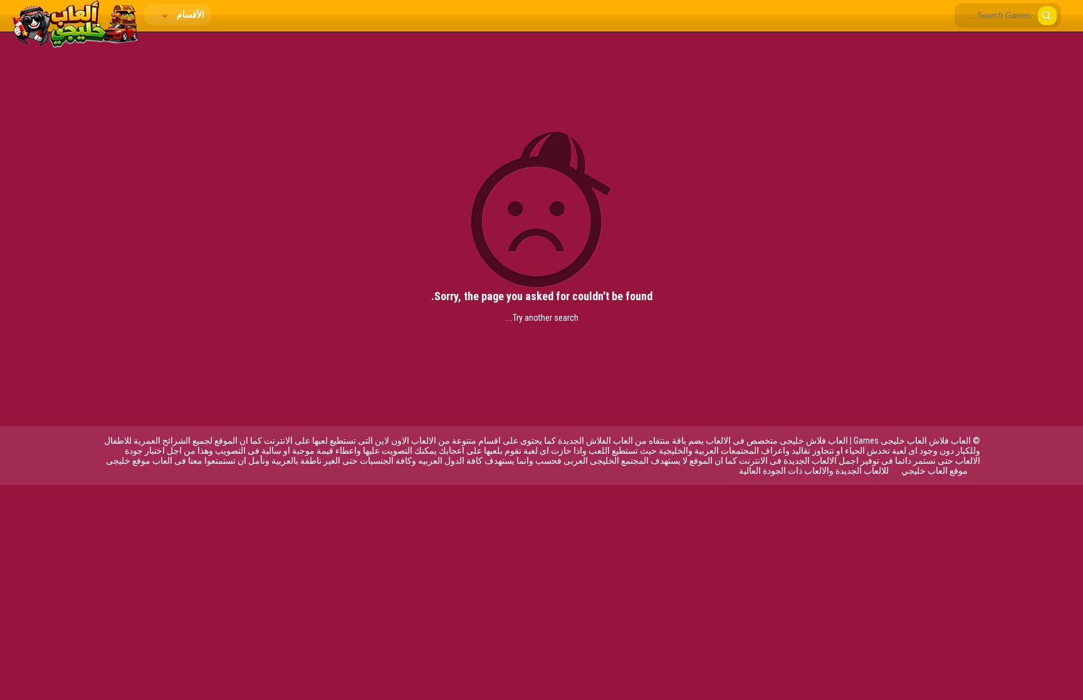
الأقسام (189, 14)
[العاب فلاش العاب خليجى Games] (75, 44)
